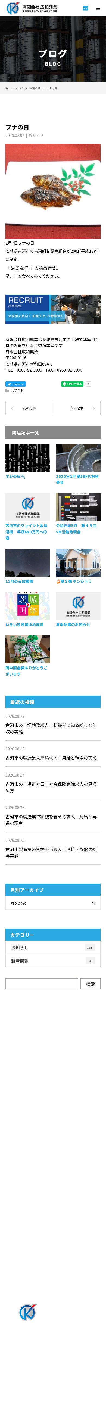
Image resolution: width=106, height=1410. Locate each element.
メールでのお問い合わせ (58, 1101)
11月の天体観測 (19, 581)
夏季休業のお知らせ (73, 624)
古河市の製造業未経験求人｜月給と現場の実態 (51, 758)
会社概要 (53, 1271)
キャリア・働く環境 (53, 1226)
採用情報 (53, 1181)
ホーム (53, 1136)
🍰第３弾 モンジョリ (74, 581)
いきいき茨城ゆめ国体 (24, 624)
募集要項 (53, 1256)
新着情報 (51, 960)
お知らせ (36, 135)
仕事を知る (53, 1166)
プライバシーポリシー (53, 1375)
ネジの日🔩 (15, 476)
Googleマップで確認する (53, 1343)
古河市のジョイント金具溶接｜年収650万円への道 (26, 531)
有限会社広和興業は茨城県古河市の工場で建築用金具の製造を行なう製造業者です (53, 1368)
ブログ (53, 1286)
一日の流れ (53, 1196)
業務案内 (53, 1151)
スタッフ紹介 (53, 1211)
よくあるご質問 (53, 1241)
